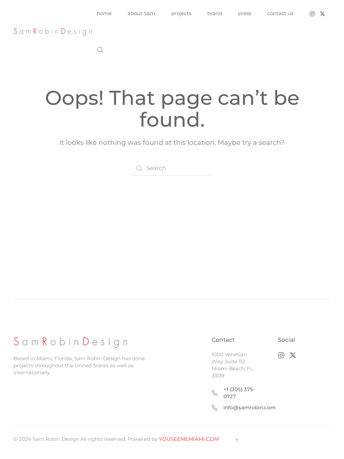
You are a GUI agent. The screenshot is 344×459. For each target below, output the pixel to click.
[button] (100, 50)
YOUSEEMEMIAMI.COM (189, 439)
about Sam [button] (141, 13)
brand (214, 13)
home (104, 13)
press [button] (244, 13)
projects (181, 13)
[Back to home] (55, 32)
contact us (280, 13)
